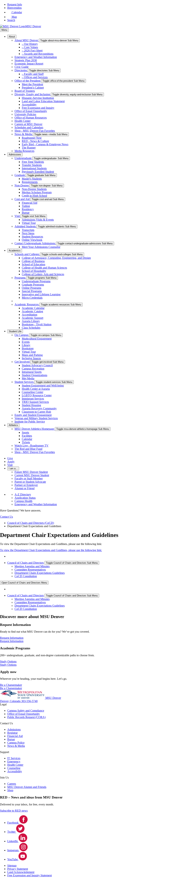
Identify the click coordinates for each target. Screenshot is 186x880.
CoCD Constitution (26, 576)
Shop (10, 790)
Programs (20, 277)
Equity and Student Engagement (33, 415)
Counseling (13, 768)
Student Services (24, 381)
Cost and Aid (22, 199)
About (12, 36)
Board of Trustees (25, 90)
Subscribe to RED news (14, 810)
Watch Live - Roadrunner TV (31, 445)
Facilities (27, 435)
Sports (25, 432)
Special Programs (32, 291)
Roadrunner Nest (31, 137)
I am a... (13, 468)
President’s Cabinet (33, 87)
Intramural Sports (32, 371)
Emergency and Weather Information (36, 57)
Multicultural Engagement (37, 338)
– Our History (30, 43)
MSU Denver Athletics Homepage (35, 428)
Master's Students (32, 178)
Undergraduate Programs (36, 281)
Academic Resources (27, 304)
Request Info (14, 4)
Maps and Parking (32, 355)
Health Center (23, 120)
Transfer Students (32, 165)
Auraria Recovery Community (39, 408)
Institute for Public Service (30, 421)
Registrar (12, 732)
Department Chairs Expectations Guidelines (40, 572)
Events (26, 341)
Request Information (11, 641)
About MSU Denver (27, 40)
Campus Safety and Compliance (25, 710)
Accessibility (29, 104)
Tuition (26, 206)
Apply (11, 461)
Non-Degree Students (34, 189)
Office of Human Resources (31, 117)
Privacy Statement (17, 868)
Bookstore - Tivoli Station (36, 324)
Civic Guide (22, 66)
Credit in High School (34, 195)
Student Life (15, 331)
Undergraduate (23, 158)
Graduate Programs (33, 284)
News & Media (24, 134)
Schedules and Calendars (29, 127)
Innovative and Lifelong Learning (41, 294)
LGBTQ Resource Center (37, 395)
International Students (34, 168)
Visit (18, 216)
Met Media (28, 378)
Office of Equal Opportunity (31, 111)
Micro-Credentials (32, 297)
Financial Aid (29, 202)
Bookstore (28, 348)
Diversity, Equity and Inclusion (33, 94)
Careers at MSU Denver (28, 124)
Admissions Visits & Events (38, 219)
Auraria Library (31, 321)
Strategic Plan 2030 (26, 60)
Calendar (27, 439)
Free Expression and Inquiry (38, 107)
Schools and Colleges (27, 254)
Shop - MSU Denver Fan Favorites (35, 130)
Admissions (15, 154)
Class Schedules (31, 327)
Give (10, 458)
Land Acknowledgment (20, 872)
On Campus (22, 335)
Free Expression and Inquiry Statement (29, 875)
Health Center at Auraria (36, 388)
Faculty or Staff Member (29, 478)
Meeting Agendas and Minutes (32, 566)
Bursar (25, 212)
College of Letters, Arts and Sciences (43, 274)
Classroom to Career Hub (36, 411)
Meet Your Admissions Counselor (41, 246)
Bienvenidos (14, 7)
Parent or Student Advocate (30, 481)
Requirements (30, 182)
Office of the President (28, 80)
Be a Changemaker (11, 688)
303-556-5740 (29, 701)
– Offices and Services (35, 77)
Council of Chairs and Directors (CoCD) (30, 522)
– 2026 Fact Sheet (32, 50)
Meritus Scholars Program (37, 192)
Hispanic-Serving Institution (38, 97)
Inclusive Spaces (31, 358)
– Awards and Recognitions (37, 53)
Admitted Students (26, 226)
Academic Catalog (32, 311)
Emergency (13, 761)
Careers (11, 783)
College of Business (33, 261)
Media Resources (24, 150)
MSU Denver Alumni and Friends (26, 787)
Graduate (20, 175)
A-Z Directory (23, 494)
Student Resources (32, 236)
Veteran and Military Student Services (36, 418)
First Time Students (33, 161)
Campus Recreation (33, 368)
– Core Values (30, 47)
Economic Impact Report (29, 63)
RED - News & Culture (35, 141)
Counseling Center (32, 392)
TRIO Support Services (35, 401)
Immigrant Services (33, 398)
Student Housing (31, 405)
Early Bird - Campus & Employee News (45, 144)
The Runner (29, 147)
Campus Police (16, 742)
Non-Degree (22, 185)
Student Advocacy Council (37, 365)
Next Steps (28, 233)
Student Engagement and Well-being (43, 385)
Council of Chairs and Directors (25, 562)
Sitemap (12, 865)
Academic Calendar (33, 308)
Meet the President (32, 84)
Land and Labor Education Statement (43, 101)
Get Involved (22, 361)
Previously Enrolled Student (38, 171)
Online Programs (31, 287)
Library (26, 345)
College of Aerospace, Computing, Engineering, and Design (56, 257)
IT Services (13, 758)
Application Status (25, 497)
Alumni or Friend (25, 488)
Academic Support (32, 317)
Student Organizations (34, 375)
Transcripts (28, 230)
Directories (21, 70)
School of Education (33, 264)
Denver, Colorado (10, 701)
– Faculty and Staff (33, 73)
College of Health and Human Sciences (44, 267)
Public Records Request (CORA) (26, 717)
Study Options (8, 664)
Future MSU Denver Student (31, 471)
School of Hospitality (34, 270)
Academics (15, 250)
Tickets (26, 442)
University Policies (25, 114)
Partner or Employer (26, 485)
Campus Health (23, 501)
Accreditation (29, 314)
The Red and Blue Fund (28, 448)
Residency (28, 209)
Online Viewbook (32, 239)
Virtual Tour (29, 222)
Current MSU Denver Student (32, 475)
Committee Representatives (30, 569)
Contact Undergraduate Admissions (35, 243)
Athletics (13, 425)
